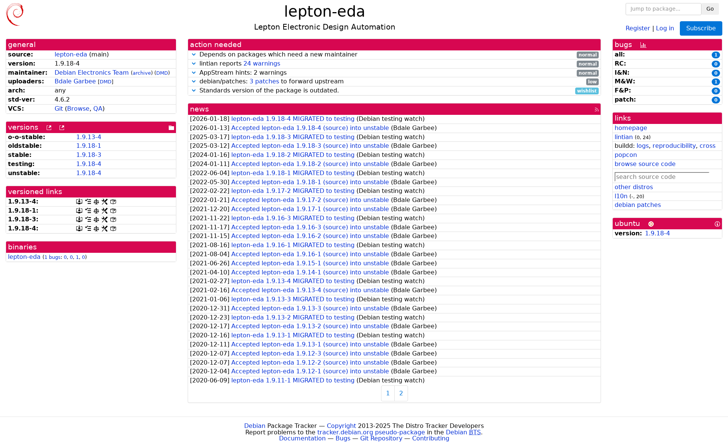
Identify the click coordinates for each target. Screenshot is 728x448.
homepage (631, 128)
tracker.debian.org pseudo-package (371, 432)
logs (643, 145)
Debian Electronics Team (92, 72)
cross (707, 145)
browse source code (645, 164)
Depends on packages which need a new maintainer (397, 55)
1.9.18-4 (88, 164)
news (199, 109)
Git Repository (381, 438)
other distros (634, 187)
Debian (254, 425)
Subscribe (701, 28)
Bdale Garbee (75, 81)
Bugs (343, 438)
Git (59, 108)
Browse (78, 108)
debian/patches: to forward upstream (397, 81)
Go (710, 9)
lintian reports (397, 64)
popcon (626, 154)
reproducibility (674, 145)
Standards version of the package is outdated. (397, 91)
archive (142, 73)
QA (97, 108)
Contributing (430, 438)
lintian (624, 137)
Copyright (341, 425)
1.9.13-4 (88, 137)
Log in (665, 27)
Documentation (302, 438)
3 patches (264, 81)
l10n (621, 196)
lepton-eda (71, 54)
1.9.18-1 (88, 145)
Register (638, 27)
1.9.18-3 (88, 154)
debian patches (638, 204)
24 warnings (261, 63)
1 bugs (52, 257)
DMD (162, 73)
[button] (194, 54)
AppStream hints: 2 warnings (397, 73)
